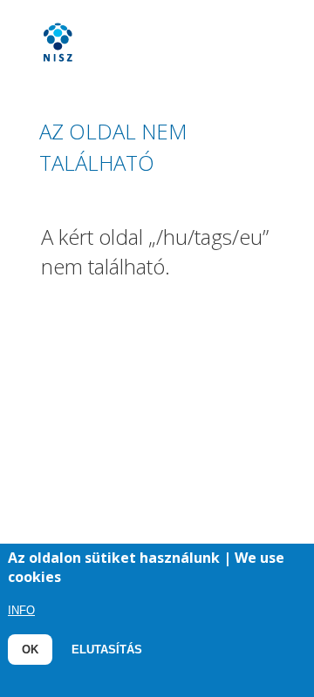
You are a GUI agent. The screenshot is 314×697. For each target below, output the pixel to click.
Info (21, 610)
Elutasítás (107, 649)
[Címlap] (144, 51)
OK (30, 649)
